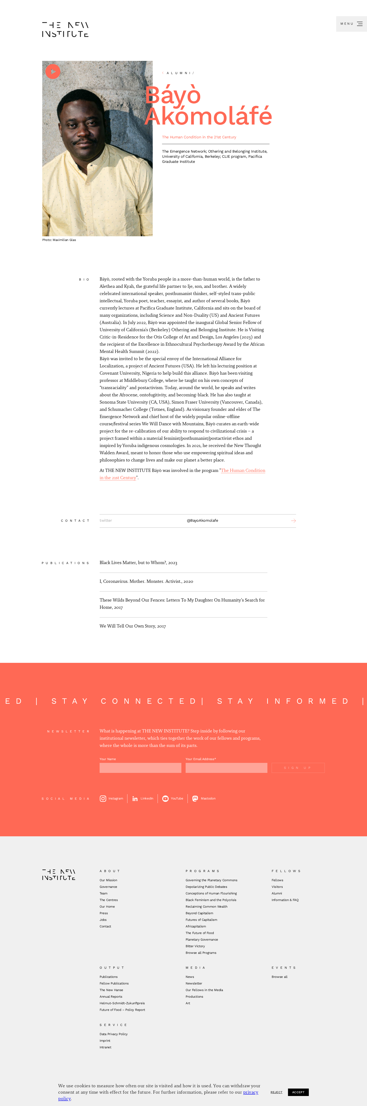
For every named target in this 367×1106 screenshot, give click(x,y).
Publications (108, 977)
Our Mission (108, 880)
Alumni (277, 893)
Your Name (108, 759)
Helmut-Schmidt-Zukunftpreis (122, 1003)
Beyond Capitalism (199, 913)
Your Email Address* (201, 759)
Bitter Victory (195, 946)
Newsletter (194, 983)
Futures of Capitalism (201, 920)
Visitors (277, 887)
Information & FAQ (285, 900)
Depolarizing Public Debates (206, 887)
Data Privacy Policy (113, 1034)
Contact (105, 926)
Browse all (280, 977)
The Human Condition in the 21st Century (199, 137)
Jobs (103, 920)
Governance (108, 887)
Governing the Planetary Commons (211, 880)
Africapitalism (196, 926)
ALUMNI (181, 73)
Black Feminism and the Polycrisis (211, 900)
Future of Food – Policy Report (122, 1010)
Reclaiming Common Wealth (206, 906)
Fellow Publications (114, 983)
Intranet (105, 1047)
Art (188, 1003)
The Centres (109, 900)
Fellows (277, 880)
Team (103, 893)
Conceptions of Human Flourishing (211, 893)
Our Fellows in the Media (204, 990)
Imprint (105, 1041)
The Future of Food (200, 933)
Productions (194, 997)
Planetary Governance (202, 939)
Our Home (107, 906)
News (190, 977)
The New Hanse (111, 990)
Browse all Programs (201, 953)
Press (104, 913)
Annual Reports (111, 997)
